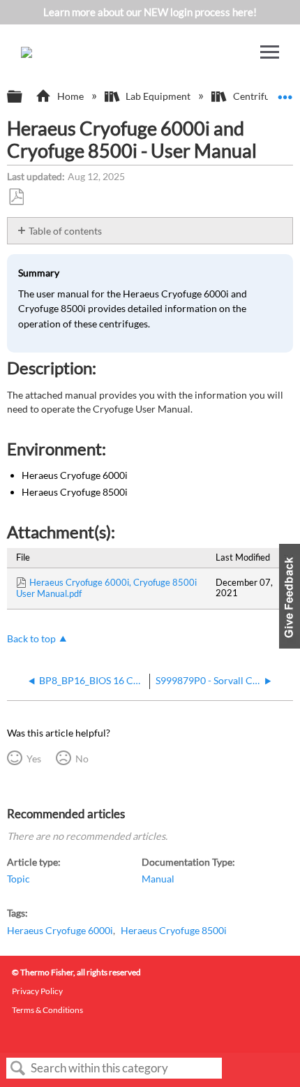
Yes (33, 758)
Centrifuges (258, 96)
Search (18, 1068)
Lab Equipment (158, 96)
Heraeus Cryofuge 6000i (60, 930)
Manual (158, 879)
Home (70, 96)
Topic (18, 879)
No (81, 758)
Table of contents (65, 231)
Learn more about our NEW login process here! (150, 12)
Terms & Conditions (47, 1010)
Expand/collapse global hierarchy (23, 97)
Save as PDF (16, 197)
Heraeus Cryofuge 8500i (174, 930)
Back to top (31, 638)
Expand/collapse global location (285, 92)
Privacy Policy (37, 991)
